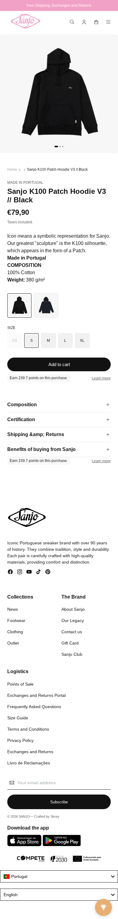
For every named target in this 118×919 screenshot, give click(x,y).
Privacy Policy (20, 740)
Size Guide (17, 717)
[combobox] (59, 876)
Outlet (13, 643)
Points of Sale (20, 684)
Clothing (15, 631)
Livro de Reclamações (28, 762)
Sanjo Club (71, 654)
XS (17, 343)
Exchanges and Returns (30, 751)
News (12, 609)
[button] (72, 22)
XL (82, 340)
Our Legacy (72, 620)
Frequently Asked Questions (34, 706)
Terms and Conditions (28, 729)
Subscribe (59, 802)
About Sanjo (73, 609)
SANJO (24, 816)
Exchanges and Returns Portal (36, 695)
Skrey (55, 816)
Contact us (71, 631)
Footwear (16, 620)
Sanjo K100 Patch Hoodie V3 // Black (57, 169)
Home (12, 169)
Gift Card (70, 643)
